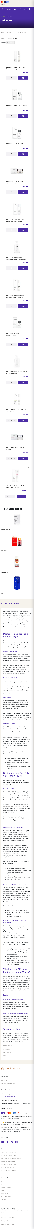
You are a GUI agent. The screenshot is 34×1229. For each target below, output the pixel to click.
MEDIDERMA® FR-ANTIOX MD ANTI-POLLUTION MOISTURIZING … (16, 182)
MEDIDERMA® (7, 1052)
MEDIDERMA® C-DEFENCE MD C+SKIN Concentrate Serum (16, 106)
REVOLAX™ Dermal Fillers (8, 1170)
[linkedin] (2, 1142)
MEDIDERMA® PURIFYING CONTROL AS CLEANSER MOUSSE (16, 372)
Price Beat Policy (6, 1196)
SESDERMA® (6, 1049)
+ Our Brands (22, 32)
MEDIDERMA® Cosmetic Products (11, 1158)
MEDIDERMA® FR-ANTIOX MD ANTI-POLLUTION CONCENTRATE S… (16, 144)
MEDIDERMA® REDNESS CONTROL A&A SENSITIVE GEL (16, 410)
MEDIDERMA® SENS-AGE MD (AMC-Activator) (16, 448)
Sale (2, 1182)
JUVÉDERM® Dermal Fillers (8, 1153)
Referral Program (6, 1188)
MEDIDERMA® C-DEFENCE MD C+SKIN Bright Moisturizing (16, 68)
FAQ (2, 1185)
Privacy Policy (5, 1221)
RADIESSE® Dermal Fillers (8, 1161)
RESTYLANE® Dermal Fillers (9, 1156)
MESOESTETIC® (7, 1046)
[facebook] (7, 1142)
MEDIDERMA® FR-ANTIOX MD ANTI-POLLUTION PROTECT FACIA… (16, 220)
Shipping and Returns (7, 1224)
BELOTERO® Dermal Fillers (8, 1164)
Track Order (4, 1193)
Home (3, 16)
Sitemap (3, 1199)
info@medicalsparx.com (28, 1)
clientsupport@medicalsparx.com (11, 1094)
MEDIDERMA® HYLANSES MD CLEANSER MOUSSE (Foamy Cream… (16, 258)
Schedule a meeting (10, 1096)
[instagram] (11, 1142)
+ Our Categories (6, 32)
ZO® (4, 1056)
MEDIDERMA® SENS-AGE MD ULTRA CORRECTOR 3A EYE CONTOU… (14, 486)
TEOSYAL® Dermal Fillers (8, 1167)
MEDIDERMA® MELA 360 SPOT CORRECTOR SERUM (14, 334)
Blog (2, 1190)
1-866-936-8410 (20, 1)
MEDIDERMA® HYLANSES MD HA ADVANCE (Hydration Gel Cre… (15, 296)
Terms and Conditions (7, 1217)
